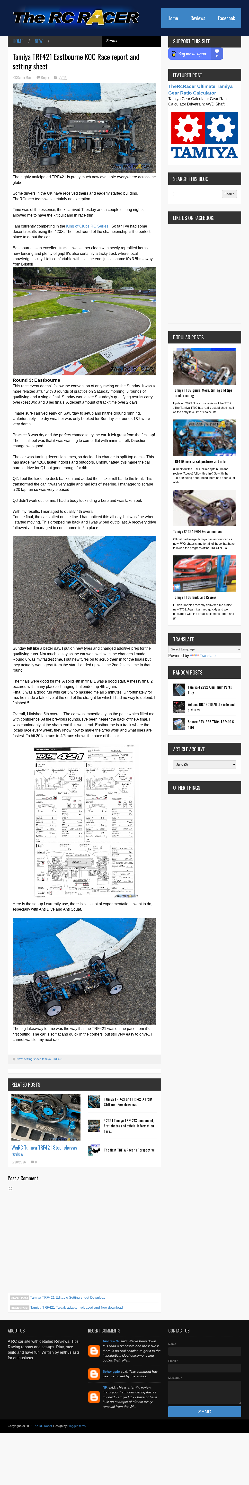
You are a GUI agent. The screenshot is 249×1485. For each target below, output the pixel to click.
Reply (45, 77)
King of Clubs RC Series (87, 226)
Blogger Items (76, 1426)
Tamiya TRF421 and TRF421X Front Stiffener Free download (128, 1101)
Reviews (198, 18)
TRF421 (57, 1059)
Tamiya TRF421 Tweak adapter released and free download (76, 1307)
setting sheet (32, 1059)
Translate (208, 656)
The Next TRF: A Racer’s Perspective (129, 1149)
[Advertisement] (204, 974)
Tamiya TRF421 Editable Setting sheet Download (67, 1297)
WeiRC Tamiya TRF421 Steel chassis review (44, 1150)
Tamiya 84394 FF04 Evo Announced (197, 531)
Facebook (226, 18)
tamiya (46, 1059)
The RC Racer (42, 1426)
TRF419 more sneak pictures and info (199, 461)
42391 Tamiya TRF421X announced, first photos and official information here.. (129, 1126)
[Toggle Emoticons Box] (10, 1188)
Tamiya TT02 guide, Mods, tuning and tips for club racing (202, 392)
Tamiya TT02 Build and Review (194, 597)
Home (173, 18)
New (39, 41)
